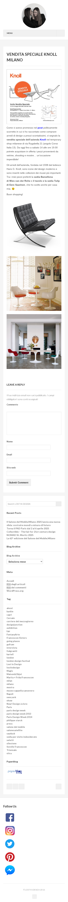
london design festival (18, 661)
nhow (9, 700)
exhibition (12, 628)
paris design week (16, 710)
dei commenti (16, 587)
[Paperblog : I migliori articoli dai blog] (15, 771)
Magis (10, 671)
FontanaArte (13, 634)
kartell (10, 654)
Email (9, 454)
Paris (9, 707)
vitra (9, 753)
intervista (12, 647)
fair (8, 631)
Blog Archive (13, 555)
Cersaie (11, 618)
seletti (10, 740)
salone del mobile (16, 727)
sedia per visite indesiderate (22, 737)
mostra (10, 687)
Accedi (10, 580)
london (10, 657)
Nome (10, 441)
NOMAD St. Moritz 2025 (20, 535)
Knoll (43, 139)
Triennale (12, 750)
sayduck (11, 733)
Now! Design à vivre (17, 704)
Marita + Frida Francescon (20, 677)
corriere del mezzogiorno (20, 621)
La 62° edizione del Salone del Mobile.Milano (31, 538)
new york (11, 697)
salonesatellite (14, 730)
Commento (12, 404)
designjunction (14, 624)
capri (9, 614)
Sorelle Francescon (17, 746)
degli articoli (16, 584)
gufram (10, 644)
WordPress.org (15, 590)
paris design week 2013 (19, 713)
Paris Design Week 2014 (19, 717)
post (40, 127)
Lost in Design (14, 664)
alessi (10, 608)
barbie (10, 611)
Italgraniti (12, 651)
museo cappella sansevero (20, 690)
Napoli (10, 694)
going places (13, 641)
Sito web (11, 467)
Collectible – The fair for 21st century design (31, 531)
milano (10, 684)
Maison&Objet (14, 674)
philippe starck (14, 720)
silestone (12, 743)
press (10, 723)
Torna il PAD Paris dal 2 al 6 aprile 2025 (28, 528)
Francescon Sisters (17, 638)
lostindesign (13, 667)
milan (9, 680)
